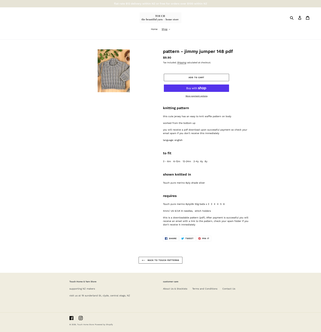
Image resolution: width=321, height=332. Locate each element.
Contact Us (228, 288)
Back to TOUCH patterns (163, 260)
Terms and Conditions (204, 288)
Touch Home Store (85, 324)
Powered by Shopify (104, 324)
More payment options (196, 96)
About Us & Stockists (175, 288)
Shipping (181, 62)
